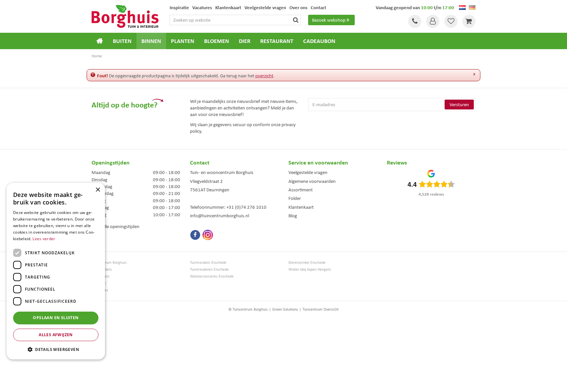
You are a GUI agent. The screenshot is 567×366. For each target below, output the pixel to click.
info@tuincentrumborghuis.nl (219, 215)
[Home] (100, 41)
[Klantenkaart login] (432, 21)
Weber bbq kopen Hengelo (309, 269)
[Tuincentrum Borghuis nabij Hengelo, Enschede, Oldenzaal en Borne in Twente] (125, 15)
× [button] (97, 189)
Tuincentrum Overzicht (321, 309)
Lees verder (43, 238)
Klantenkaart (301, 207)
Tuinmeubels (102, 269)
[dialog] (56, 271)
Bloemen (99, 283)
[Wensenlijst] (450, 21)
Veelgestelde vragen (307, 172)
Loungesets (101, 276)
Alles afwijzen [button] (56, 334)
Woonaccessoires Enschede (212, 276)
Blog (292, 215)
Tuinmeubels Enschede (208, 262)
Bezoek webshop (329, 20)
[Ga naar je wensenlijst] (450, 21)
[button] (55, 349)
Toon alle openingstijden (115, 226)
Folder (294, 198)
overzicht (264, 75)
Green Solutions (285, 309)
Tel (414, 21)
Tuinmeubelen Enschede (209, 269)
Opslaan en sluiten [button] (55, 317)
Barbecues (100, 290)
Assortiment (300, 189)
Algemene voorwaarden (312, 181)
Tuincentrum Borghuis (109, 262)
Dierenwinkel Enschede (307, 262)
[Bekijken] (468, 21)
